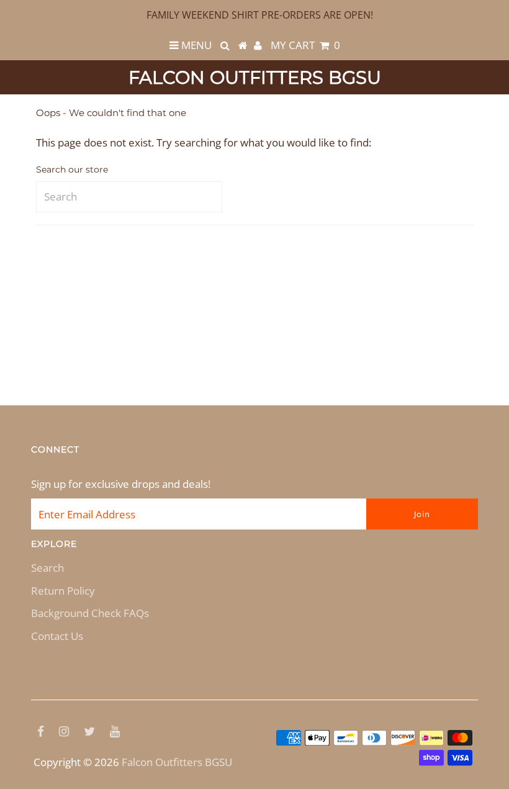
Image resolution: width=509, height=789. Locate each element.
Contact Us (57, 636)
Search (47, 568)
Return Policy (63, 591)
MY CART (305, 45)
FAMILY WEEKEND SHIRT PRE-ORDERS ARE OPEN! (259, 15)
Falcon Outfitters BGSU (254, 77)
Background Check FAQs (90, 613)
